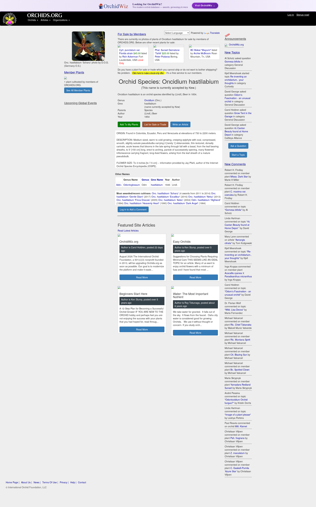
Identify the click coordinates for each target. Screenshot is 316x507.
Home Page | (12, 482)
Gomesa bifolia (232, 61)
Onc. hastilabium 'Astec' (170, 200)
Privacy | (64, 482)
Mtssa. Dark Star (239, 176)
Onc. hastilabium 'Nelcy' (200, 196)
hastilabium (157, 184)
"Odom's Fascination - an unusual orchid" (238, 293)
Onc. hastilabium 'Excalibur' (165, 196)
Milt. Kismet (241, 426)
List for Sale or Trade (155, 124)
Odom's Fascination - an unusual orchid (237, 98)
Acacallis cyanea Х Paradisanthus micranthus (238, 274)
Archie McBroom (202, 53)
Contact (82, 482)
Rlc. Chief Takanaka (240, 324)
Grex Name (157, 179)
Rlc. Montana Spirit (240, 339)
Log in (291, 14)
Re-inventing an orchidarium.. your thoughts (236, 80)
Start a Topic (238, 154)
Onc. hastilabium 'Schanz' (165, 193)
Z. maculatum (237, 453)
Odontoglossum (131, 184)
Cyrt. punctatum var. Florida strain (129, 51)
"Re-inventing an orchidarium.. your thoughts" (238, 255)
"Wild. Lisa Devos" (234, 309)
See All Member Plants (78, 90)
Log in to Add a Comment (133, 209)
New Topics (232, 52)
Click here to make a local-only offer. (148, 73)
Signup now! (302, 14)
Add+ (119, 184)
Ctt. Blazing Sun (238, 354)
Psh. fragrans (237, 438)
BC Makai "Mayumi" (200, 50)
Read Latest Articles (128, 230)
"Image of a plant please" (238, 414)
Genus (145, 179)
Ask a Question (238, 145)
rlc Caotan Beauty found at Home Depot (236, 131)
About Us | (26, 482)
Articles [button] (45, 20)
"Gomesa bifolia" (233, 209)
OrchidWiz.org (236, 44)
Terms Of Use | (50, 482)
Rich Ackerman (130, 56)
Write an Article (180, 124)
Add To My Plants (129, 124)
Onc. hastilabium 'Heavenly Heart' (141, 203)
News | (37, 482)
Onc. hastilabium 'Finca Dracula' (133, 200)
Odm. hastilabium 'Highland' (206, 200)
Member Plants (74, 72)
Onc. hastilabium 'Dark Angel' (183, 203)
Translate (215, 32)
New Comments (235, 164)
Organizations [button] (60, 20)
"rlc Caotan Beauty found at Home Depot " (237, 225)
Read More (142, 277)
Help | (73, 482)
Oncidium (149, 100)
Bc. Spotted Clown (240, 369)
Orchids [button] (32, 20)
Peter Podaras (163, 56)
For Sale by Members (132, 34)
